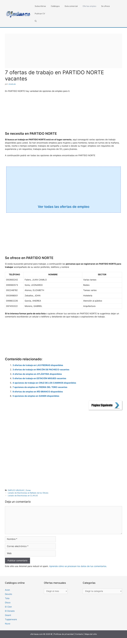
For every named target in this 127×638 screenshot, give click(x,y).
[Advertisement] (63, 51)
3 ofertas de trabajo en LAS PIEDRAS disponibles (38, 365)
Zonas (28, 490)
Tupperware (11, 619)
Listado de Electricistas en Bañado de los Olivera (28, 493)
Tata (7, 598)
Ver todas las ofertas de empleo (63, 207)
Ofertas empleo (89, 6)
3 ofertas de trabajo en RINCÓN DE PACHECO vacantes (41, 369)
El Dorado (10, 611)
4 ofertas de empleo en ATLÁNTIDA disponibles (37, 374)
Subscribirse (40, 6)
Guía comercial (71, 6)
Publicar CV (40, 13)
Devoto (8, 594)
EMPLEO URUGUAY (16, 490)
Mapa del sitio (91, 634)
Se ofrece (105, 6)
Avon (7, 590)
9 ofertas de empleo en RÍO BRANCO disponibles (38, 391)
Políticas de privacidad (64, 634)
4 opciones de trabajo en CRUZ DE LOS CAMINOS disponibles (44, 383)
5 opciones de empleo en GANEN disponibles (36, 396)
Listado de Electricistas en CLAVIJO (23, 495)
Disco (7, 602)
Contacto (79, 634)
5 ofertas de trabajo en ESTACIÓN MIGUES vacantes (39, 378)
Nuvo (7, 623)
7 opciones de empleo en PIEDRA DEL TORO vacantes (40, 387)
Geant (8, 615)
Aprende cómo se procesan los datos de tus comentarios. (78, 566)
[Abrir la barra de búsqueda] (35, 21)
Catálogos (55, 6)
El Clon (8, 607)
